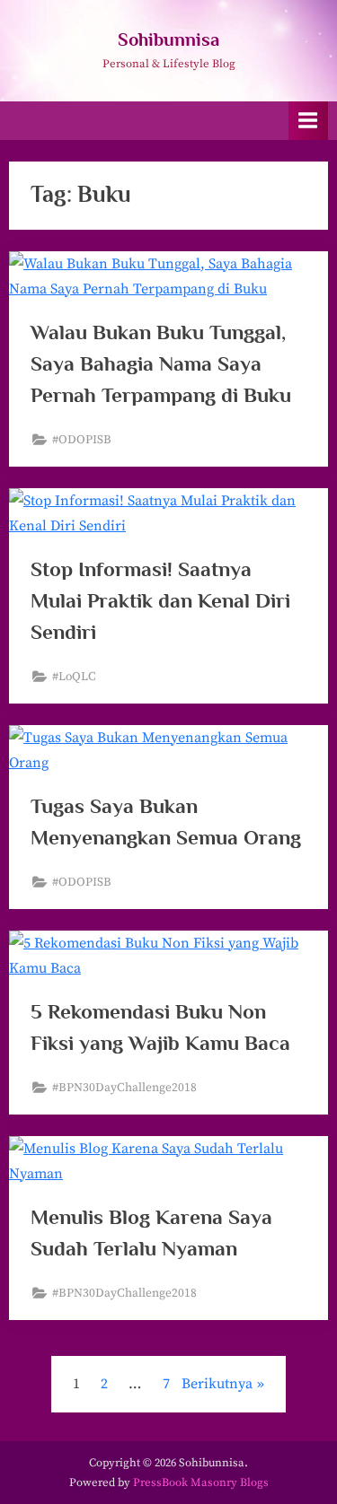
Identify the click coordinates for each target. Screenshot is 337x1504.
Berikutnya (217, 1384)
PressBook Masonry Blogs (201, 1482)
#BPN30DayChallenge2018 (124, 1088)
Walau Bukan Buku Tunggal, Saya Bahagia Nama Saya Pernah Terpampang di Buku (161, 363)
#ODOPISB (81, 440)
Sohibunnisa (168, 39)
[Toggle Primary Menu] (308, 120)
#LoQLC (74, 677)
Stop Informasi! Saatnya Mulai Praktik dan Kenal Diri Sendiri (160, 600)
